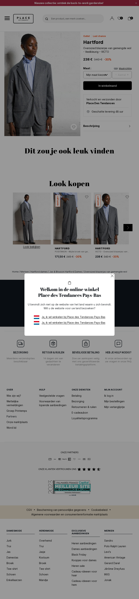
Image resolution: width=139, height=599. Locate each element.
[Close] (112, 276)
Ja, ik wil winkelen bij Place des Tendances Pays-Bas (73, 316)
